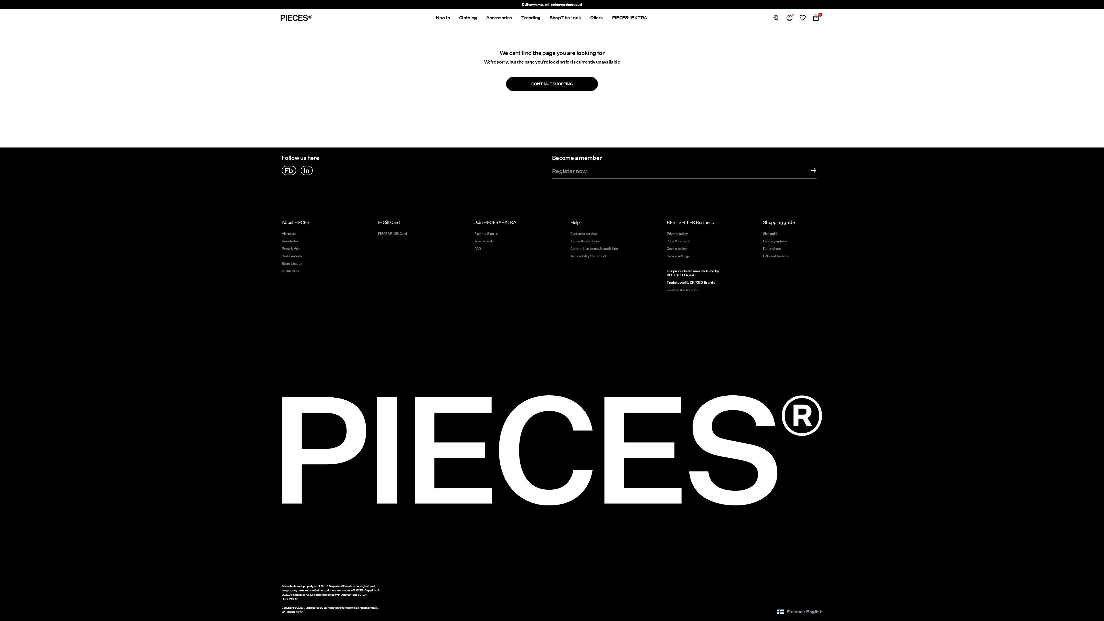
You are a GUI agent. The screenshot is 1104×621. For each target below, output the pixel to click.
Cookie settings (678, 256)
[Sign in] (789, 18)
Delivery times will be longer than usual (552, 4)
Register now (569, 171)
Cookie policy (677, 248)
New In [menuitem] (443, 17)
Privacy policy (677, 233)
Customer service (583, 233)
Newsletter (290, 241)
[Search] (776, 18)
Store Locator (292, 263)
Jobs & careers (678, 241)
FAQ (477, 248)
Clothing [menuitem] (468, 17)
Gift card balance (776, 256)
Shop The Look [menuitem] (565, 17)
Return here (772, 248)
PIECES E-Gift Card (392, 233)
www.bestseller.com (682, 290)
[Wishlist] (802, 18)
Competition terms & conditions (594, 248)
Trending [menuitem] (530, 17)
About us (288, 233)
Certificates (290, 271)
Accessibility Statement (588, 256)
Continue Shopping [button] (552, 84)
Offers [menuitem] (596, 17)
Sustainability (292, 256)
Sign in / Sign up (486, 233)
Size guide (771, 233)
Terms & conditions (584, 241)
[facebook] (289, 170)
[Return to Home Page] (296, 17)
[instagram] (307, 170)
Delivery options (775, 241)
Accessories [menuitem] (499, 17)
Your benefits (484, 241)
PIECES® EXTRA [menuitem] (629, 17)
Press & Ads (291, 248)
